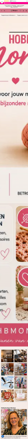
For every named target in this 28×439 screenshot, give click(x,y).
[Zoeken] (4, 10)
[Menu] (1, 10)
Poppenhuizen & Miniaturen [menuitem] (8, 15)
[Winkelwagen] (26, 10)
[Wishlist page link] (20, 10)
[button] (17, 11)
